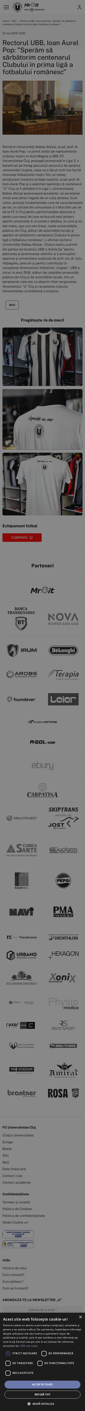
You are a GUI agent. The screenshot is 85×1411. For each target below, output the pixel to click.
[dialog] (42, 1362)
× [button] (80, 1317)
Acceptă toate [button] (42, 1384)
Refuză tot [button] (43, 1394)
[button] (42, 1403)
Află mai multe (29, 1346)
